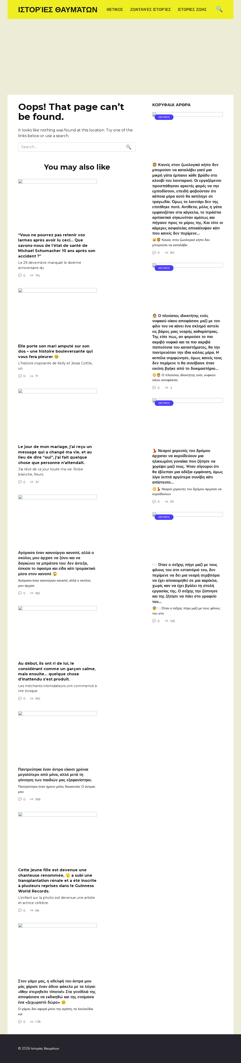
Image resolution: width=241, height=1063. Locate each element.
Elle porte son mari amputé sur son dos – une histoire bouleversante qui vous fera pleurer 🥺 (55, 351)
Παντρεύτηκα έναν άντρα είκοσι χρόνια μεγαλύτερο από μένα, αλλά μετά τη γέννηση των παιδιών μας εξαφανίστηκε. (55, 774)
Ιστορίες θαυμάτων (57, 9)
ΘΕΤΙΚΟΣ (115, 9)
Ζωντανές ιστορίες (150, 9)
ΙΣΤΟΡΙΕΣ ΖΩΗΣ (192, 9)
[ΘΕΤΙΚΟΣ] (187, 155)
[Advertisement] (120, 59)
